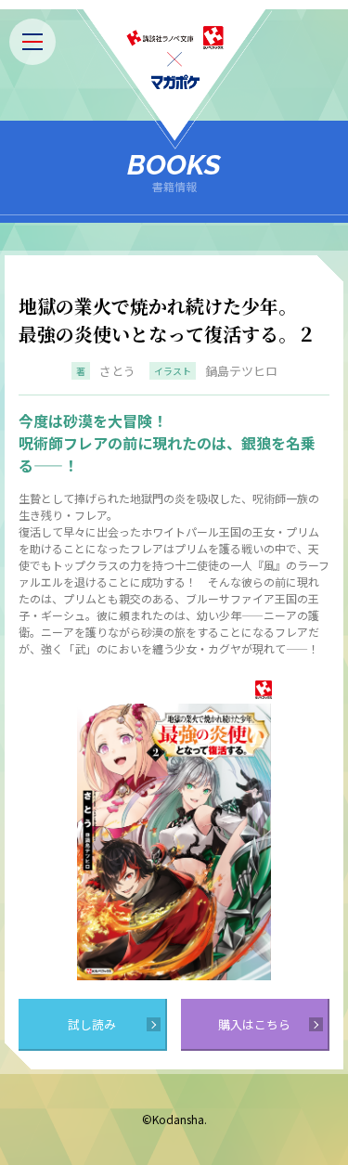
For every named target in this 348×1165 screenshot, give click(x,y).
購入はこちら (254, 1024)
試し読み (92, 1024)
